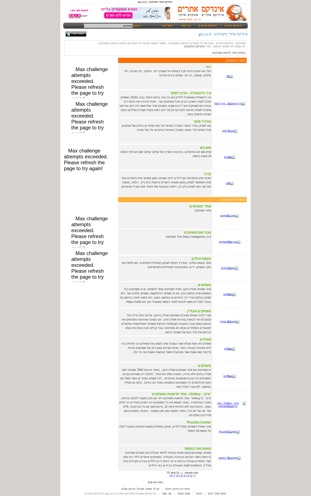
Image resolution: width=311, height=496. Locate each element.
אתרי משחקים (200, 206)
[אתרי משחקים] (229, 215)
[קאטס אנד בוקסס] (230, 457)
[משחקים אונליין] (229, 321)
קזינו (207, 174)
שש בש (205, 147)
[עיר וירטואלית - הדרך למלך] (229, 103)
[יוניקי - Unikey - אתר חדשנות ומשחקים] (229, 406)
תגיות (199, 493)
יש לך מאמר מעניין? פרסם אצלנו (140, 489)
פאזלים (205, 339)
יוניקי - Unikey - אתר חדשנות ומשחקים (181, 394)
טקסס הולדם (201, 258)
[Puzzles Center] (229, 431)
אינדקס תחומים (207, 25)
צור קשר (186, 25)
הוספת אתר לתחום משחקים (228, 52)
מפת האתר (183, 493)
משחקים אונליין (199, 311)
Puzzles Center (199, 422)
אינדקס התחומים (194, 46)
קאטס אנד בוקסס (198, 448)
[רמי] (229, 76)
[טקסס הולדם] (229, 268)
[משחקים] (229, 294)
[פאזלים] (229, 348)
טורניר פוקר (202, 121)
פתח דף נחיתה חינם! (177, 489)
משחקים (204, 285)
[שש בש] (229, 157)
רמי (208, 67)
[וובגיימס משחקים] (230, 241)
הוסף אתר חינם (217, 493)
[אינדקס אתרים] (211, 21)
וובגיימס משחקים (197, 232)
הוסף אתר (167, 25)
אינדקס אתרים (232, 25)
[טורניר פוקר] (229, 130)
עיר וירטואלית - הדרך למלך (190, 93)
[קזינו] (230, 183)
